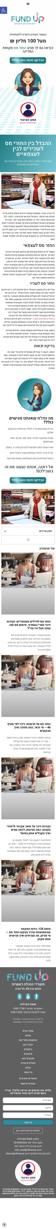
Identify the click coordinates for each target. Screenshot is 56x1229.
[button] (28, 3)
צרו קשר (28, 1072)
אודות (28, 1035)
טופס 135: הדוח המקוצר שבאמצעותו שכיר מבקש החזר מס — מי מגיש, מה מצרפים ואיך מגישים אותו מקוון (28, 934)
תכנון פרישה (28, 1058)
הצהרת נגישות (28, 1083)
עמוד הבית (46, 161)
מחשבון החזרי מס (28, 1040)
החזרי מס (28, 161)
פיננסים (28, 1054)
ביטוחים (28, 1049)
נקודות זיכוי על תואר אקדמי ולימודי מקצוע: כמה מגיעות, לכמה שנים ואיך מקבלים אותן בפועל (29, 829)
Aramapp (17, 1022)
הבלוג (37, 161)
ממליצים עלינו (28, 1063)
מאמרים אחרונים (28, 1078)
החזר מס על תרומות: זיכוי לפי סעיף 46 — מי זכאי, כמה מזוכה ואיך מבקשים (29, 727)
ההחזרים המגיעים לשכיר (44, 318)
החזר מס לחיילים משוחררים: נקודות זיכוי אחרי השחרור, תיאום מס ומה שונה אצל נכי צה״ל (29, 624)
